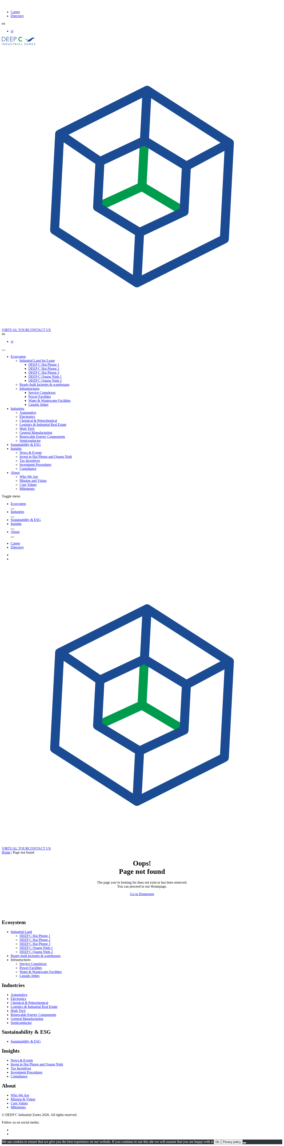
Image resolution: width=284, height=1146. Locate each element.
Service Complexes (41, 392)
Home (6, 852)
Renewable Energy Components (42, 436)
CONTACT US (39, 330)
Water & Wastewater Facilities (49, 400)
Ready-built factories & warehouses (44, 384)
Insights (16, 448)
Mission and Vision (33, 481)
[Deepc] (40, 913)
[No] (244, 1143)
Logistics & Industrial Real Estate (43, 424)
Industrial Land (21, 932)
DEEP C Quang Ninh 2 (45, 380)
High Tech (27, 428)
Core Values (28, 485)
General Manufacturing (36, 432)
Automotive (28, 412)
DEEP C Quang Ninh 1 (45, 376)
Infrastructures (29, 388)
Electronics (27, 416)
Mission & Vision (23, 1099)
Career (15, 12)
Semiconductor (30, 440)
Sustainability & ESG (26, 444)
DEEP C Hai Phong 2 (43, 368)
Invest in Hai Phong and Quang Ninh (46, 456)
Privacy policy (232, 1142)
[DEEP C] (18, 44)
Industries (17, 408)
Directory (17, 16)
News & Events (31, 452)
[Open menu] (3, 350)
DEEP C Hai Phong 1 (43, 364)
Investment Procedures (35, 464)
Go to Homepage (142, 894)
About (15, 472)
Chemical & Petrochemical (38, 420)
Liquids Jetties (38, 404)
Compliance (28, 468)
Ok (217, 1142)
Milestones (27, 489)
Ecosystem (18, 356)
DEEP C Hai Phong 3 (43, 372)
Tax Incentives (30, 460)
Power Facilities (39, 396)
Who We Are (29, 477)
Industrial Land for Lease (37, 360)
